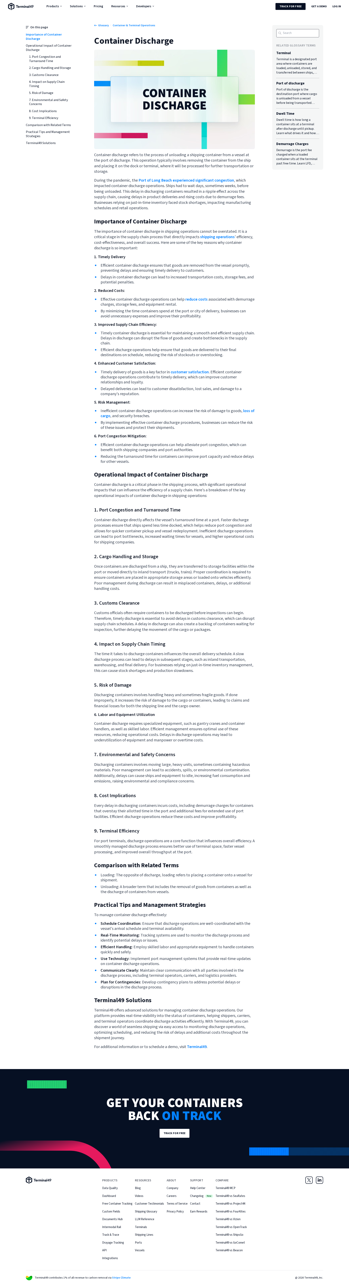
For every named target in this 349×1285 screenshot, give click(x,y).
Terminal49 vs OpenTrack (231, 1227)
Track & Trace (110, 1235)
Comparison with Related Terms (48, 125)
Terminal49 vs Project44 (230, 1204)
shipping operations (217, 237)
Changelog (200, 1196)
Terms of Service (177, 1204)
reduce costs (196, 299)
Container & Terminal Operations (134, 25)
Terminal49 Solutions (41, 143)
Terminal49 (196, 1047)
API (104, 1250)
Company (172, 1188)
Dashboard (109, 1196)
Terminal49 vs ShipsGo (229, 1235)
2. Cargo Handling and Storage (50, 68)
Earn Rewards (198, 1211)
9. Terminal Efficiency (43, 118)
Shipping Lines (144, 1235)
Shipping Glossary (146, 1211)
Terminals (141, 1227)
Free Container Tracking (117, 1204)
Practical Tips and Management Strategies (48, 134)
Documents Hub (112, 1219)
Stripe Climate (121, 1278)
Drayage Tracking (113, 1243)
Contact (195, 1204)
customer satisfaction (190, 372)
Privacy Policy (175, 1211)
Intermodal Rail (111, 1227)
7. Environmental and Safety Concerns (48, 102)
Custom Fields (111, 1211)
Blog (138, 1188)
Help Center (197, 1188)
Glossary (103, 25)
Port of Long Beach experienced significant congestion (186, 180)
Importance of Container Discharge (44, 36)
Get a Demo (319, 6)
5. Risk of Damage (41, 93)
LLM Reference (144, 1219)
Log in (336, 6)
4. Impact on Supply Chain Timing (47, 84)
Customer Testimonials (149, 1204)
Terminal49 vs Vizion (228, 1219)
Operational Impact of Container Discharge (48, 47)
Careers (172, 1196)
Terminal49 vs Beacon (229, 1250)
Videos (139, 1196)
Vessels (140, 1250)
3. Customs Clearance (44, 75)
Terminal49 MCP (225, 1188)
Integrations (110, 1258)
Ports (138, 1243)
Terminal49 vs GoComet (230, 1243)
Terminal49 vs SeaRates (230, 1196)
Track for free (291, 6)
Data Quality (110, 1188)
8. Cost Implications (43, 111)
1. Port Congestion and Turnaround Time (45, 59)
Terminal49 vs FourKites (230, 1211)
